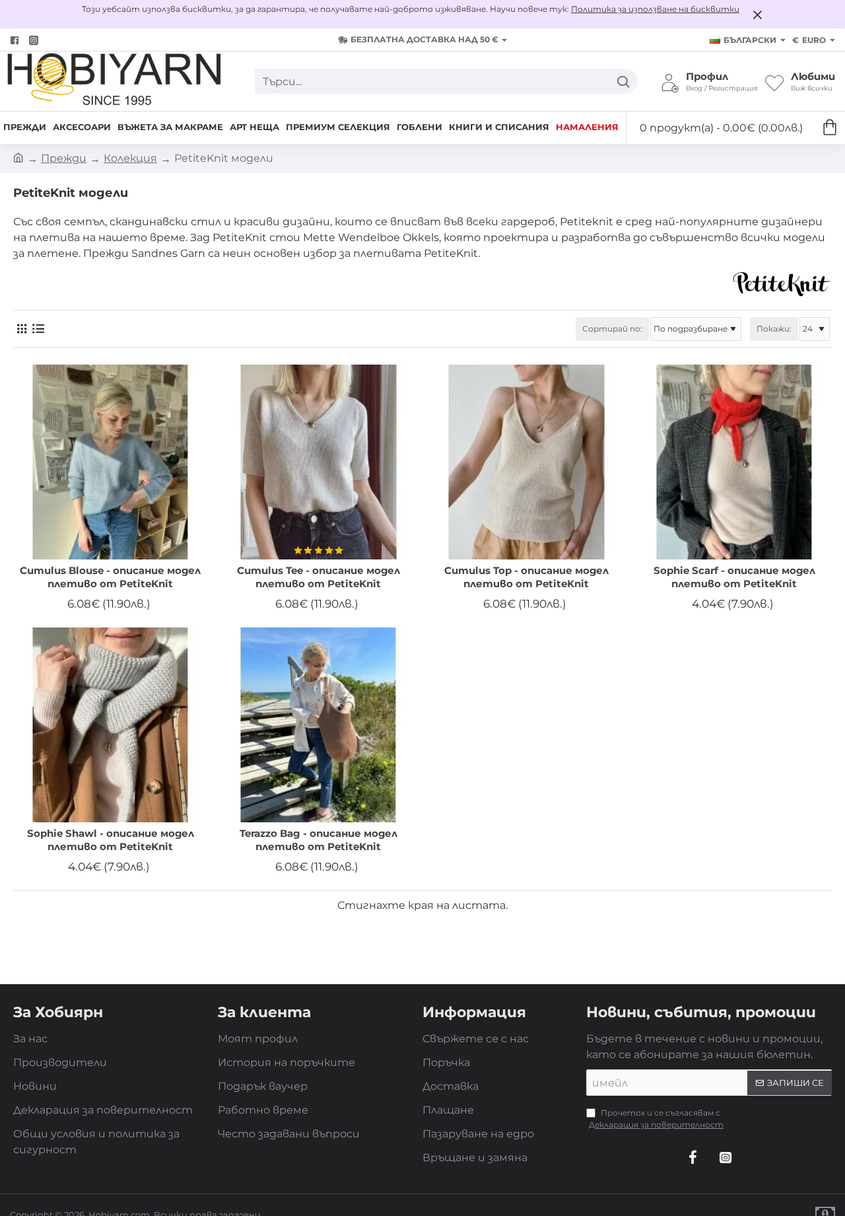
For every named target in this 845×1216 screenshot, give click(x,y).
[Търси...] (623, 81)
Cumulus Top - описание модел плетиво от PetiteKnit (526, 577)
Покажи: (774, 329)
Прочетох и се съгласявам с (656, 1118)
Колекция (130, 158)
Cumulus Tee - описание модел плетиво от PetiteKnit (318, 577)
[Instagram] (725, 1157)
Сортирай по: (612, 329)
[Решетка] (21, 329)
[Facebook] (16, 40)
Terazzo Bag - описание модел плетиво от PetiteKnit (318, 840)
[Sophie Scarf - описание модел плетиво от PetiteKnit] (734, 462)
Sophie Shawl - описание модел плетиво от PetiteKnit (110, 840)
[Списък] (38, 329)
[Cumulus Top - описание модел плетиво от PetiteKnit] (526, 462)
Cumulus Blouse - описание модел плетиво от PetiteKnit (110, 577)
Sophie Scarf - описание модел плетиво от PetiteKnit (734, 577)
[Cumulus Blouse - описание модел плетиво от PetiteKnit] (110, 462)
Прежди (63, 158)
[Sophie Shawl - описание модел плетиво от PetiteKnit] (110, 724)
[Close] (757, 14)
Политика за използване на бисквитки (655, 9)
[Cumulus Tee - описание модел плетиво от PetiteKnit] (318, 462)
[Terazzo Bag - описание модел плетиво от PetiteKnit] (318, 724)
